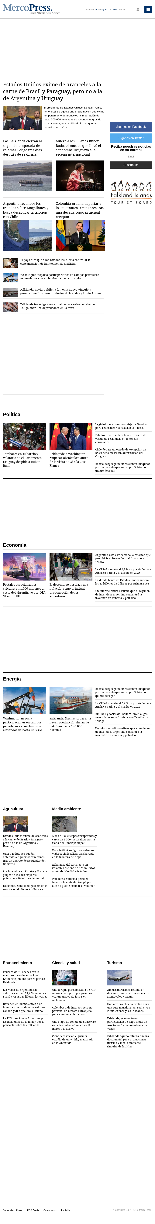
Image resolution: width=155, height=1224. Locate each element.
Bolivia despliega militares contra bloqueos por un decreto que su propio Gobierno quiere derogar (122, 467)
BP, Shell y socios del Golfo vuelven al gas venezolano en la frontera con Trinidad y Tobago (121, 717)
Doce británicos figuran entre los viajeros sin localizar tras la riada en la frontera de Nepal (73, 854)
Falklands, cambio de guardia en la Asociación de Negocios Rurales (25, 887)
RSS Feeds (33, 1210)
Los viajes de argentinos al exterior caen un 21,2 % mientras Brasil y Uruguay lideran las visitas (25, 993)
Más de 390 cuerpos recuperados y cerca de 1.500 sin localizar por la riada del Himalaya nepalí (74, 839)
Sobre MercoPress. (13, 1210)
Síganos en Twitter (131, 138)
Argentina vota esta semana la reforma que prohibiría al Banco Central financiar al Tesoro (123, 558)
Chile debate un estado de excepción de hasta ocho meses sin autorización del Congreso (120, 453)
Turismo (114, 963)
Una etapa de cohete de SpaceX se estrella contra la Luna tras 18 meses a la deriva (74, 1025)
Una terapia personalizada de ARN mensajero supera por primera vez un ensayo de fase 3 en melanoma (74, 995)
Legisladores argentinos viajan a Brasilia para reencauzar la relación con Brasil (121, 426)
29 (96, 9)
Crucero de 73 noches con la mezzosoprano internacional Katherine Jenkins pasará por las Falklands (24, 977)
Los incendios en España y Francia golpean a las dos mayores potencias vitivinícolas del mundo (25, 875)
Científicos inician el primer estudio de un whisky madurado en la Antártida (72, 1039)
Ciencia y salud (66, 963)
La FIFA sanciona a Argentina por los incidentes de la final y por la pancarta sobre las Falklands (24, 1022)
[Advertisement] (77, 49)
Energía (12, 679)
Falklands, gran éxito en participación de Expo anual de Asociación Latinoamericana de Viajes (127, 1023)
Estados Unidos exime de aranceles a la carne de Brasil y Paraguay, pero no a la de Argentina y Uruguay (25, 841)
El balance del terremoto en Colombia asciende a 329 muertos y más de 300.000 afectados (73, 868)
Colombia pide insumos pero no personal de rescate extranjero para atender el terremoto (72, 1011)
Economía (14, 545)
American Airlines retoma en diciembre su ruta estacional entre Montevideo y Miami (129, 993)
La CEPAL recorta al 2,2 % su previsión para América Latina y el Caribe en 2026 (123, 571)
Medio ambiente (66, 809)
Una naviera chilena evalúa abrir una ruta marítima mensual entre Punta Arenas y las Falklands (128, 1007)
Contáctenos (50, 1210)
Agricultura (13, 809)
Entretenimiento (17, 963)
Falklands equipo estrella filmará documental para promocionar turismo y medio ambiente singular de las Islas (128, 1041)
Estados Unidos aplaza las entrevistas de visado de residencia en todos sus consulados (120, 438)
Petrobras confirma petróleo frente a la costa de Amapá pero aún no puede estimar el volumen (73, 882)
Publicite (65, 1210)
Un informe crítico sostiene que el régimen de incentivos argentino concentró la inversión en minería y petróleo (122, 594)
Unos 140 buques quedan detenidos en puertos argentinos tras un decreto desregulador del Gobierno (24, 859)
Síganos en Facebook (131, 126)
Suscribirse (131, 165)
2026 (114, 9)
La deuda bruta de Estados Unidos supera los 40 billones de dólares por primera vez (122, 581)
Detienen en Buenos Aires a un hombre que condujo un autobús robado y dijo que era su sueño (24, 1007)
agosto (104, 9)
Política (11, 414)
